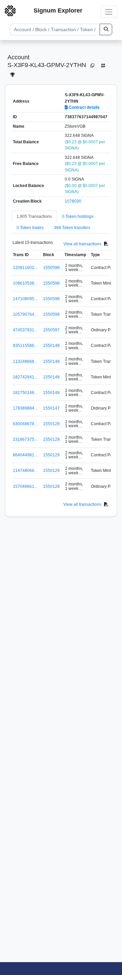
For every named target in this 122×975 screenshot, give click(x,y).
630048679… (25, 423)
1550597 (51, 330)
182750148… (25, 392)
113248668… (25, 361)
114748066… (25, 470)
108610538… (25, 283)
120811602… (25, 267)
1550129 (51, 423)
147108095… (25, 298)
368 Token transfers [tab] (72, 227)
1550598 (51, 267)
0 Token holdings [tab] (78, 216)
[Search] (106, 29)
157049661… (25, 486)
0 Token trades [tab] (30, 227)
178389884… (25, 408)
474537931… (25, 330)
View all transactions (82, 244)
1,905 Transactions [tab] (34, 216)
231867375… (25, 439)
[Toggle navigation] (109, 12)
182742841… (25, 377)
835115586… (25, 345)
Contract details (84, 107)
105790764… (25, 314)
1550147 (51, 408)
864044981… (25, 455)
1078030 (73, 201)
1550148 (51, 345)
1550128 (51, 486)
